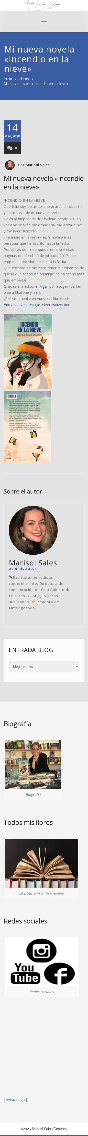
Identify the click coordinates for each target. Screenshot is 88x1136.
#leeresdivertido (55, 304)
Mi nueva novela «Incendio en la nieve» (44, 182)
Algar (44, 286)
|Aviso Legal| (16, 1099)
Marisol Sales (38, 164)
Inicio (8, 78)
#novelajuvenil (16, 304)
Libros (24, 78)
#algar (34, 304)
